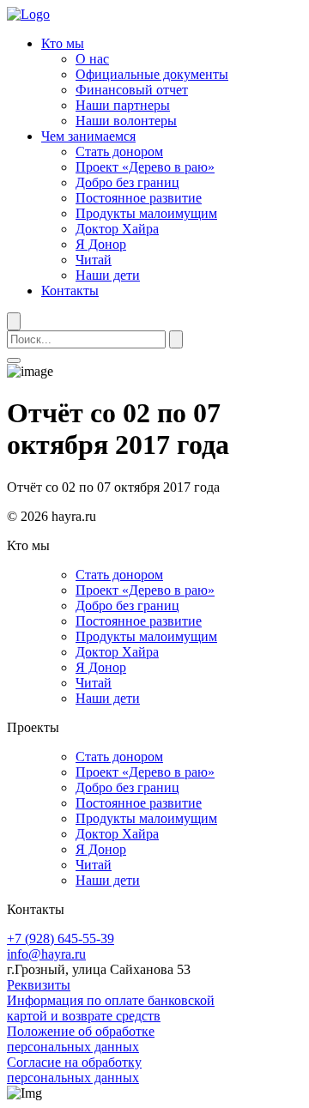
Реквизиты (38, 985)
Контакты (70, 290)
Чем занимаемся (88, 136)
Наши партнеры (123, 105)
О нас (92, 58)
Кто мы (62, 43)
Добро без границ (127, 182)
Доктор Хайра (117, 228)
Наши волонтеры (126, 120)
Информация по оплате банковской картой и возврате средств (111, 1008)
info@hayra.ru (46, 954)
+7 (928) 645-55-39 (60, 938)
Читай (94, 259)
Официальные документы (152, 74)
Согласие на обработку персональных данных (74, 1070)
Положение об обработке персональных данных (80, 1039)
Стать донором (119, 151)
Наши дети (108, 275)
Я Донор (101, 244)
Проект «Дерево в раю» (145, 167)
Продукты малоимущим (146, 213)
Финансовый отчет (132, 89)
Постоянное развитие (139, 198)
